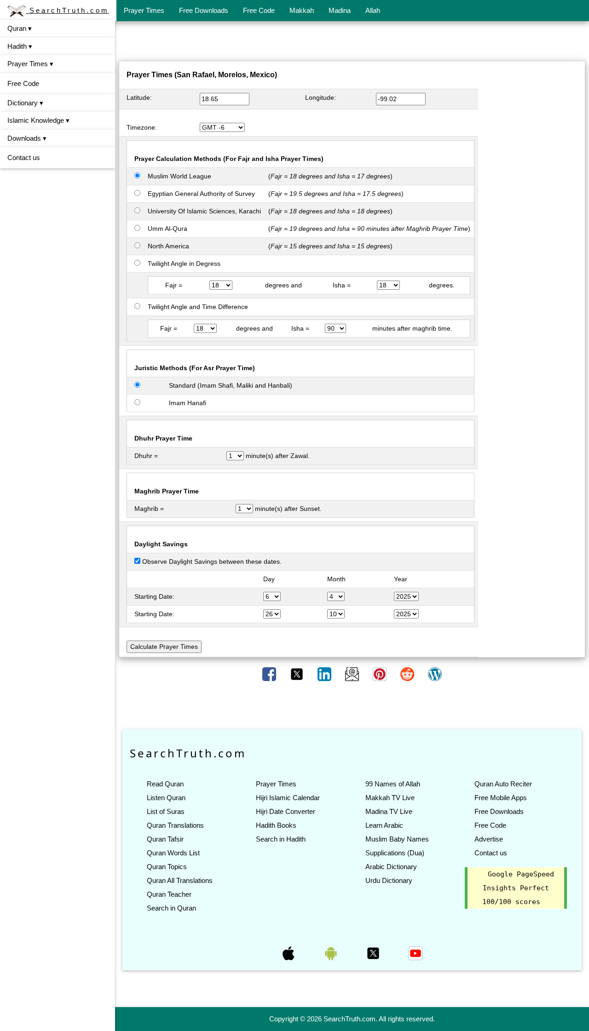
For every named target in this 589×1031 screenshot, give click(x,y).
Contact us (23, 157)
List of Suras (166, 811)
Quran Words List (173, 853)
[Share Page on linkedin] (325, 673)
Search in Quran (171, 908)
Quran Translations (175, 825)
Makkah (301, 10)
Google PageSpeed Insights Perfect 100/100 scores (518, 888)
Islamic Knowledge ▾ (38, 120)
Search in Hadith (281, 839)
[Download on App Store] (289, 953)
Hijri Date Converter (285, 811)
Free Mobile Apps (500, 798)
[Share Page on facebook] (270, 673)
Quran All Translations (180, 880)
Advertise (488, 839)
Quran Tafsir (165, 839)
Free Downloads (203, 10)
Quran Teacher (169, 894)
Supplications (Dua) (394, 853)
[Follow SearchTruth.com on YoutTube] (415, 953)
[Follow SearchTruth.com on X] (374, 953)
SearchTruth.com (67, 10)
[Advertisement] (352, 42)
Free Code (259, 10)
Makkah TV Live (390, 798)
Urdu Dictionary (388, 880)
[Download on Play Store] (331, 953)
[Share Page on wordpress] (434, 673)
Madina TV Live (388, 811)
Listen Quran (166, 798)
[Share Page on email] (353, 673)
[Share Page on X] (297, 673)
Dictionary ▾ (25, 103)
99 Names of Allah (392, 784)
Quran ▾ (19, 28)
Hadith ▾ (19, 46)
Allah (372, 10)
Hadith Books (276, 825)
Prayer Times (144, 10)
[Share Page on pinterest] (380, 673)
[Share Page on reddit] (408, 673)
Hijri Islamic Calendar (288, 798)
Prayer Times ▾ (30, 64)
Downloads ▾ (26, 138)
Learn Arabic (384, 825)
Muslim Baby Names (397, 839)
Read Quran (165, 784)
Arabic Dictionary (391, 867)
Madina (340, 10)
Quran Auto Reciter (503, 784)
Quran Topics (167, 867)
